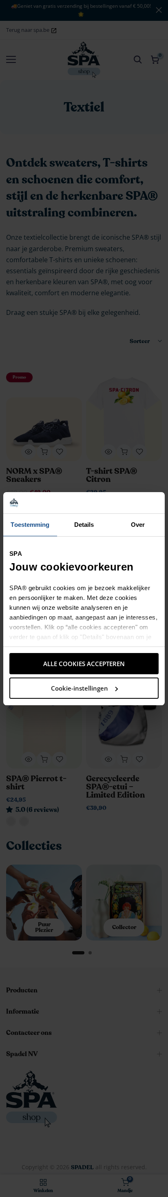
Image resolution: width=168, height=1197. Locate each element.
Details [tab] (84, 524)
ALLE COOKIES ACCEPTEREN (84, 664)
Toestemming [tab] (30, 524)
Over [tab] (138, 524)
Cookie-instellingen (79, 688)
